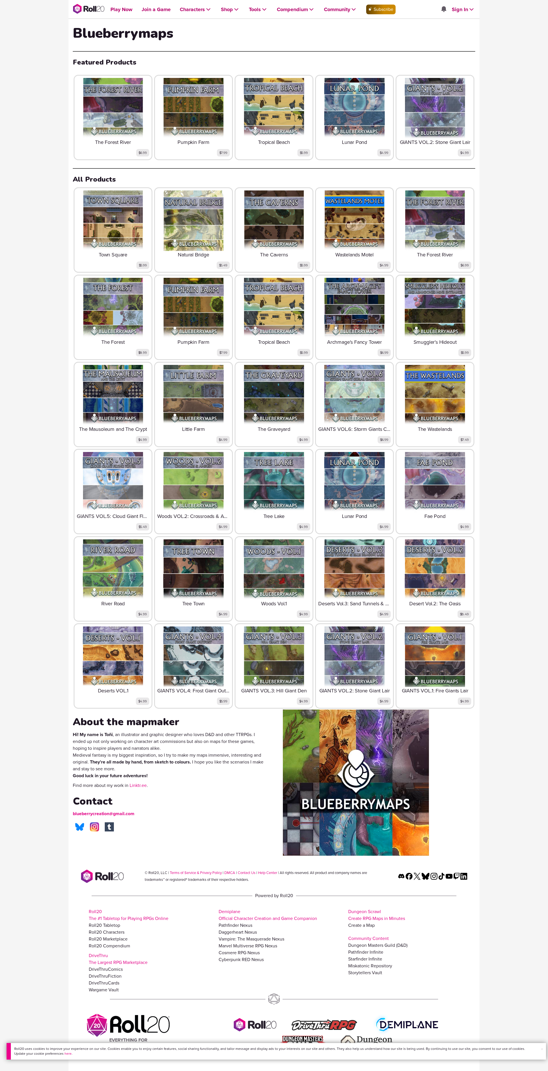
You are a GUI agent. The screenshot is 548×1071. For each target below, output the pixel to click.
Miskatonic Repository (370, 966)
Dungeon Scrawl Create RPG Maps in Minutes (376, 915)
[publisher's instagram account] (94, 826)
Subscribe (382, 9)
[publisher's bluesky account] (79, 826)
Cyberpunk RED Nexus (241, 959)
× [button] (542, 1049)
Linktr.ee (138, 785)
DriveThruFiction (105, 976)
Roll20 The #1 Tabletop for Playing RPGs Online (128, 915)
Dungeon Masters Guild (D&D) (378, 945)
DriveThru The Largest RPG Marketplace (118, 959)
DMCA (229, 872)
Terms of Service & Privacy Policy (196, 872)
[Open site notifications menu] (444, 9)
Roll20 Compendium (109, 946)
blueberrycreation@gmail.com (103, 813)
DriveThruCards (104, 983)
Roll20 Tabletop (104, 925)
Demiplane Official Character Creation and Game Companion (268, 915)
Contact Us (246, 872)
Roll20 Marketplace (108, 939)
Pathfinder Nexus (235, 925)
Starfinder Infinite (365, 959)
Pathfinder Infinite (365, 952)
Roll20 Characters (106, 932)
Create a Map (361, 925)
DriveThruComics (106, 969)
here (68, 1053)
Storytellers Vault (365, 972)
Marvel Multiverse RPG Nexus (248, 946)
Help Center (267, 872)
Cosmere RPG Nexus (239, 952)
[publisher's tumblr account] (109, 826)
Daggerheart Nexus (238, 932)
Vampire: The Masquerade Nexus (251, 939)
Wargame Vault (104, 989)
